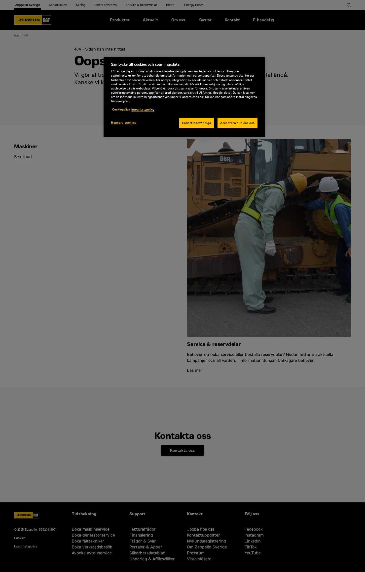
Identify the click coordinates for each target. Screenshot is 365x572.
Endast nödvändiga (196, 123)
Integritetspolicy (142, 109)
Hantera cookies (123, 122)
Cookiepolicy (121, 109)
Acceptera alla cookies (237, 123)
